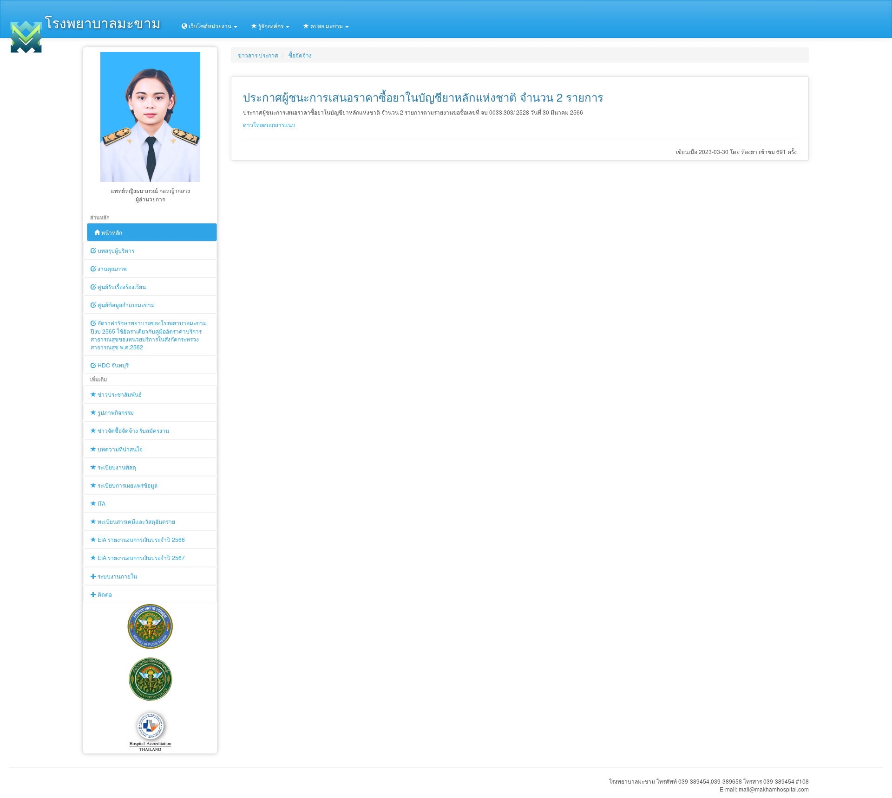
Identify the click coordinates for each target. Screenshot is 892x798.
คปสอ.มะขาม (326, 26)
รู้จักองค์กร (271, 26)
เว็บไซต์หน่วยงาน (210, 26)
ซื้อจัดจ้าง (300, 55)
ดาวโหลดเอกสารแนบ (269, 125)
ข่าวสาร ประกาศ (258, 55)
